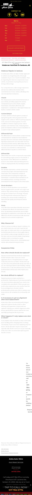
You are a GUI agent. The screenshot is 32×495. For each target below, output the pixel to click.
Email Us (16, 470)
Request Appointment (16, 48)
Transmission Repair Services (9, 453)
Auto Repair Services (16, 462)
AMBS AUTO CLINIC (6, 58)
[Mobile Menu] (30, 5)
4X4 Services (5, 449)
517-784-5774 (6, 62)
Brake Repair (5, 451)
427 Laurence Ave (18, 62)
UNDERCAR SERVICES (20, 60)
